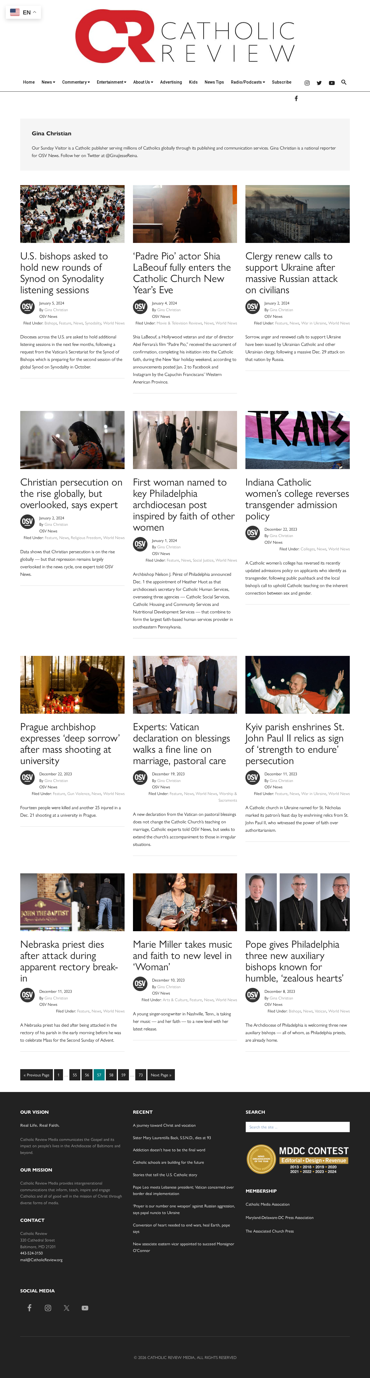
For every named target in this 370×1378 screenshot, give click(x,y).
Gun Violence (78, 793)
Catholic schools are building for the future (168, 1162)
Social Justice (203, 560)
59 (125, 1074)
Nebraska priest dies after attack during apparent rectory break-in (69, 960)
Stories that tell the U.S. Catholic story (165, 1174)
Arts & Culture (175, 999)
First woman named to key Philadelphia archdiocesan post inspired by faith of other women (184, 504)
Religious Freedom (86, 537)
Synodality (93, 323)
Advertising (171, 82)
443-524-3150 (31, 1253)
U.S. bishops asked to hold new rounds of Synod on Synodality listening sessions (64, 272)
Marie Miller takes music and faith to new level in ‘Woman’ (182, 954)
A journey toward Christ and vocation (164, 1125)
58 (112, 1074)
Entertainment (110, 82)
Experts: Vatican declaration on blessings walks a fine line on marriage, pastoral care (181, 742)
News (47, 82)
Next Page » (161, 1075)
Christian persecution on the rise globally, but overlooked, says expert (71, 492)
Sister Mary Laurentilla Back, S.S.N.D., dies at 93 (172, 1137)
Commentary (75, 82)
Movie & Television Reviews (179, 323)
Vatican (320, 1011)
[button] (344, 83)
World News (114, 323)
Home (29, 82)
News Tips (214, 82)
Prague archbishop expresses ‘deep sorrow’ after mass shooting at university (70, 742)
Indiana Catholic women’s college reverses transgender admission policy (297, 498)
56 (88, 1074)
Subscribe (281, 82)
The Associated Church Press (270, 1231)
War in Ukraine (313, 323)
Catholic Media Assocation (268, 1204)
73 (142, 1074)
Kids (193, 82)
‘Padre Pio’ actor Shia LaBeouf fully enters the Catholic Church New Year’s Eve (182, 272)
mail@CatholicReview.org (41, 1259)
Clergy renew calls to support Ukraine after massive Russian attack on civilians (291, 272)
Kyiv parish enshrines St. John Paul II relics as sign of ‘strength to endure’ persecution (294, 742)
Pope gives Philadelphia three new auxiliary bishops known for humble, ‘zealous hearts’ (294, 960)
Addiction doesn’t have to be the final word (169, 1149)
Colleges (308, 548)
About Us (142, 82)
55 (76, 1074)
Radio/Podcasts (247, 82)
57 (100, 1074)
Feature (65, 323)
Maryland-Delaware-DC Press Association (280, 1217)
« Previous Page (36, 1075)
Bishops (51, 323)
